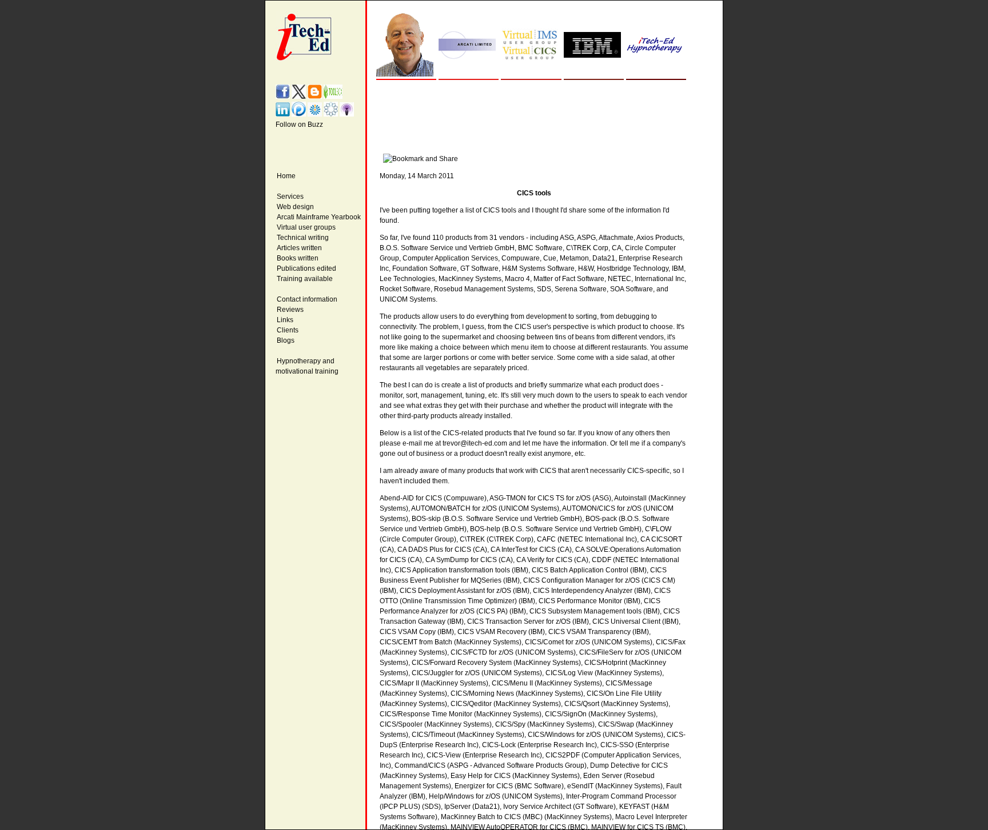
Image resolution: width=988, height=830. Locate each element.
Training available (305, 279)
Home (286, 176)
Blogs (285, 340)
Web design (295, 207)
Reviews (290, 310)
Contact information (307, 299)
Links (285, 320)
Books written (297, 258)
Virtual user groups (306, 227)
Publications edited (306, 268)
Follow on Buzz (299, 125)
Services (290, 197)
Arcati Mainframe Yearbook (319, 217)
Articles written (299, 248)
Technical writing (303, 238)
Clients (287, 330)
